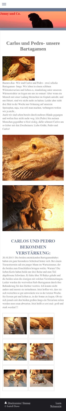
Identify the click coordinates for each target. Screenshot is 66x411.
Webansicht (55, 406)
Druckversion (14, 402)
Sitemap (26, 402)
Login (58, 402)
